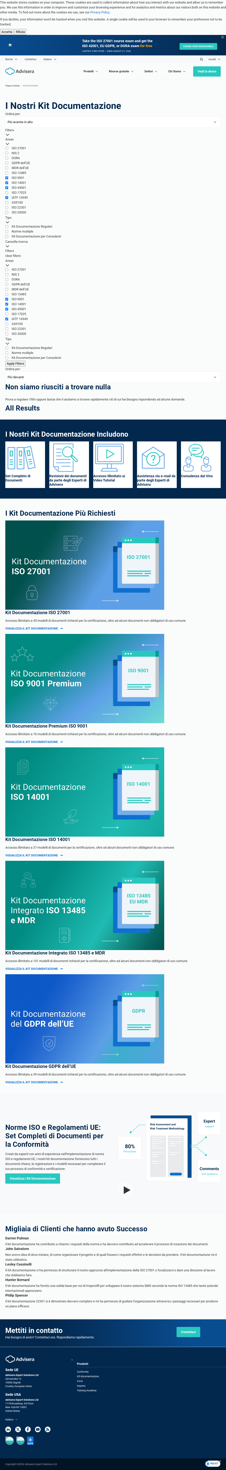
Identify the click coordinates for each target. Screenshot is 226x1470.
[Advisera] (19, 1359)
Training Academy (87, 1390)
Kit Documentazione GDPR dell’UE (40, 1066)
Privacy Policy (99, 12)
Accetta (6, 32)
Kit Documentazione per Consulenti (36, 236)
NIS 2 (15, 153)
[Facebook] (28, 1429)
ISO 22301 (19, 207)
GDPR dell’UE (21, 163)
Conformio (83, 1371)
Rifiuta (20, 32)
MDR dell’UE (20, 168)
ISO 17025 (19, 192)
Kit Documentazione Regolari (32, 226)
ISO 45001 (19, 187)
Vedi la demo (207, 71)
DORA (16, 158)
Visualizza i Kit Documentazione (33, 1178)
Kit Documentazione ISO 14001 (37, 839)
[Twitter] (18, 1429)
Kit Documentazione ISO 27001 (37, 612)
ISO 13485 (19, 173)
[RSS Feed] (47, 1429)
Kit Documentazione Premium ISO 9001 (46, 726)
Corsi (80, 1381)
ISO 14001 (19, 183)
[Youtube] (38, 1429)
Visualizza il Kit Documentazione (31, 628)
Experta (81, 1385)
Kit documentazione (88, 1376)
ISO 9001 (18, 178)
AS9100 (17, 202)
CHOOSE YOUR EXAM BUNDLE (198, 46)
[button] (213, 1464)
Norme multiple (22, 231)
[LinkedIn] (8, 1429)
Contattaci (30, 59)
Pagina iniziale (12, 86)
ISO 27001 (19, 148)
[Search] (201, 59)
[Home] (20, 71)
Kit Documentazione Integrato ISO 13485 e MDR (55, 953)
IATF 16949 (20, 197)
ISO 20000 (19, 212)
